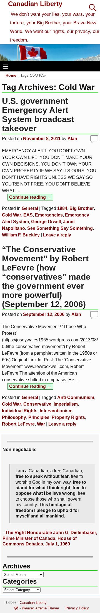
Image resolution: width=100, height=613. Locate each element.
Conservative (37, 404)
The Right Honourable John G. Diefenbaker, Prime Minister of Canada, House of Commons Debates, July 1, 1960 (49, 538)
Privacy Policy (77, 608)
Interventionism (56, 410)
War (41, 424)
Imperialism (66, 404)
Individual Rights (20, 410)
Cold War (11, 215)
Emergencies (49, 215)
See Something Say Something (60, 228)
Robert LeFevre (18, 424)
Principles (38, 417)
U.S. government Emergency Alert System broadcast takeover (38, 114)
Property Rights (68, 417)
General (30, 208)
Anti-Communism (75, 397)
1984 (62, 208)
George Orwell (46, 221)
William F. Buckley (21, 235)
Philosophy (14, 417)
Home (11, 75)
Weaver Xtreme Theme (40, 608)
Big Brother (81, 208)
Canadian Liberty (35, 3)
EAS (28, 215)
